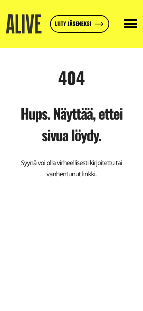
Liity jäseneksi (73, 24)
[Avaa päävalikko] (130, 24)
